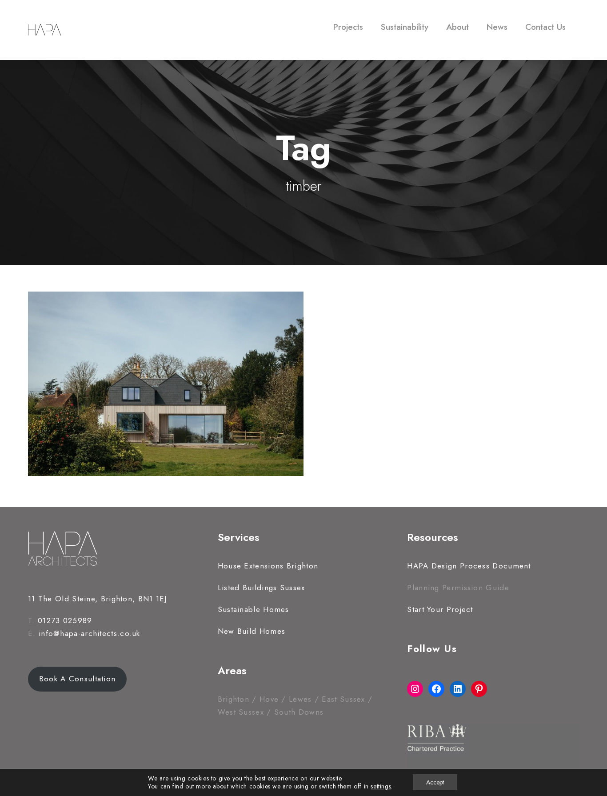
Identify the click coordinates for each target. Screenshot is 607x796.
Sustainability (404, 27)
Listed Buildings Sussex (261, 587)
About (457, 27)
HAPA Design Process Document (469, 565)
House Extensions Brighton (268, 565)
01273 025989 (65, 620)
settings (381, 786)
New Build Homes (252, 631)
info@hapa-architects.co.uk (89, 633)
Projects (348, 27)
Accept (435, 782)
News (497, 27)
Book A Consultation (77, 678)
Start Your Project (440, 609)
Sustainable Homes (253, 609)
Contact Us (545, 27)
